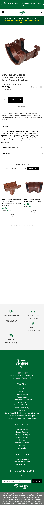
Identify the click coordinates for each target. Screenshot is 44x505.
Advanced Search (22, 464)
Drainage (22, 440)
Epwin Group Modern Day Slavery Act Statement (22, 413)
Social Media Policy (22, 408)
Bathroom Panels (22, 429)
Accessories (22, 448)
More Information (10, 148)
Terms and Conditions (22, 405)
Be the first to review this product (11, 84)
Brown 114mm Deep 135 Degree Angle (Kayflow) (33, 200)
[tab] (22, 126)
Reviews (6, 153)
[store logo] (22, 13)
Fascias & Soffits (22, 432)
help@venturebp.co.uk (23, 378)
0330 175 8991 (23, 373)
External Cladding (22, 437)
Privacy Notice (22, 402)
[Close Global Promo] (41, 1)
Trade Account (22, 397)
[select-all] (33, 168)
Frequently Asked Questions (22, 399)
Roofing (22, 445)
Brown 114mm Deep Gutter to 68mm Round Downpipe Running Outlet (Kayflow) (12, 202)
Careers (22, 410)
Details (6, 127)
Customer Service (22, 394)
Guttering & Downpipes (22, 435)
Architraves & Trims (22, 443)
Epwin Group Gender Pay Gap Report (22, 416)
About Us (22, 389)
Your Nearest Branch (22, 459)
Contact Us (22, 391)
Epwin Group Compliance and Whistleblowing (22, 418)
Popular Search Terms (22, 462)
